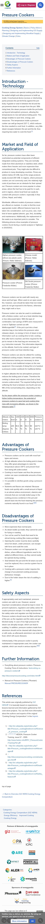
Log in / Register (28, 5)
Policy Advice (36, 28)
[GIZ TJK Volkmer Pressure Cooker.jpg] (13, 245)
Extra (18, 36)
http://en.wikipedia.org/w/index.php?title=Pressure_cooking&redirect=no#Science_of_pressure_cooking (25, 729)
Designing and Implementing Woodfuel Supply (21, 33)
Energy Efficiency (11, 815)
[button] (19, 921)
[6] (37, 646)
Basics (26, 28)
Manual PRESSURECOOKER (16, 683)
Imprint (35, 716)
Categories (7, 810)
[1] (32, 131)
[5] (11, 580)
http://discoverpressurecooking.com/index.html (20, 676)
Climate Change (8, 36)
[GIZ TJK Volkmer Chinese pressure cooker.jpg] (33, 245)
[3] (34, 503)
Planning (5, 30)
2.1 (12, 734)
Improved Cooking (26, 815)
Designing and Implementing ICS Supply (26, 30)
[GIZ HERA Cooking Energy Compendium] (22, 21)
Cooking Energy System (12, 28)
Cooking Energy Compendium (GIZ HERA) (20, 813)
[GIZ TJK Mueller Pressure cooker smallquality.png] (13, 271)
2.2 (15, 734)
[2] (15, 327)
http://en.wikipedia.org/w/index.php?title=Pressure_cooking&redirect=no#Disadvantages (25, 765)
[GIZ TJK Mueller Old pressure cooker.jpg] (33, 271)
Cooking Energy (10, 818)
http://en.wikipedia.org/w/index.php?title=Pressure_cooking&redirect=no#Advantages (25, 748)
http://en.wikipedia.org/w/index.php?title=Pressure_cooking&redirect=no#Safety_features (25, 774)
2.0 (10, 734)
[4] (35, 503)
